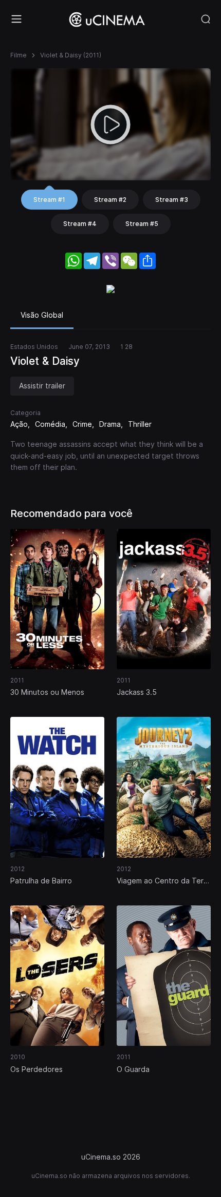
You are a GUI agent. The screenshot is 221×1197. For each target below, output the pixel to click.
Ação (19, 424)
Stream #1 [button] (49, 199)
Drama (110, 424)
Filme (18, 55)
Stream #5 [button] (141, 224)
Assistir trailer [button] (42, 385)
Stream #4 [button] (80, 224)
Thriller (140, 424)
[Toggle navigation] (16, 19)
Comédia (50, 424)
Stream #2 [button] (110, 199)
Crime (82, 424)
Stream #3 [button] (171, 199)
